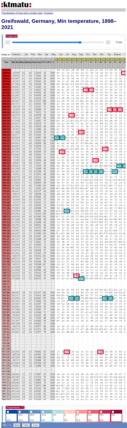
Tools (35, 425)
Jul (67, 54)
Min (13, 64)
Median (28, 64)
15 (125, 64)
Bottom (117, 54)
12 (110, 64)
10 (101, 64)
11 (105, 64)
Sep (81, 54)
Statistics (16, 54)
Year (6, 64)
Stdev (34, 64)
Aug (74, 54)
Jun (61, 54)
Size (17, 425)
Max (18, 64)
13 (115, 64)
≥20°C (48, 64)
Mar (40, 54)
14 (120, 64)
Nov (95, 54)
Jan (26, 54)
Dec (102, 54)
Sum (39, 64)
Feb (33, 54)
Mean (22, 64)
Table (25, 425)
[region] (63, 228)
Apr (46, 54)
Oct (88, 54)
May (54, 54)
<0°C (43, 64)
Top (109, 54)
